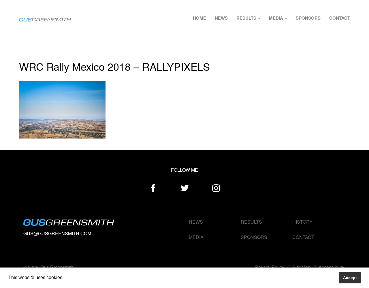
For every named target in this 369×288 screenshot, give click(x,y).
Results (246, 18)
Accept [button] (350, 277)
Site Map (301, 267)
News (221, 18)
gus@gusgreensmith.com (57, 233)
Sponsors (308, 18)
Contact (339, 18)
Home (199, 18)
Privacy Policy (269, 267)
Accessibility (331, 267)
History (302, 221)
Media (276, 18)
